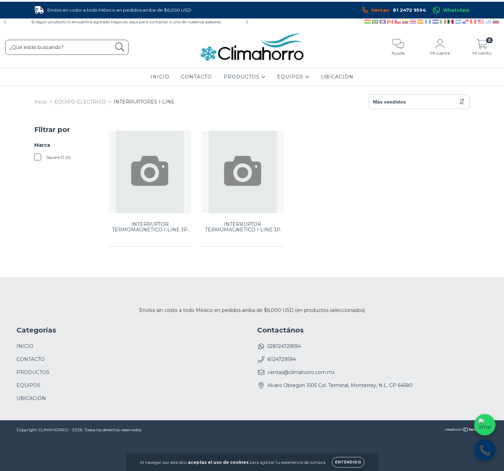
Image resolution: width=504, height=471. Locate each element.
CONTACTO (196, 77)
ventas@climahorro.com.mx (301, 372)
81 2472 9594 (398, 10)
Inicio (40, 102)
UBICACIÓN (337, 77)
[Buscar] (120, 47)
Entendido (348, 462)
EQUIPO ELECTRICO (80, 102)
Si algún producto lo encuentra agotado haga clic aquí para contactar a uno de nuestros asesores (126, 21)
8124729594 (281, 359)
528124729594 (284, 346)
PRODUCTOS (242, 77)
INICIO (160, 77)
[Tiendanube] (466, 430)
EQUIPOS (291, 77)
